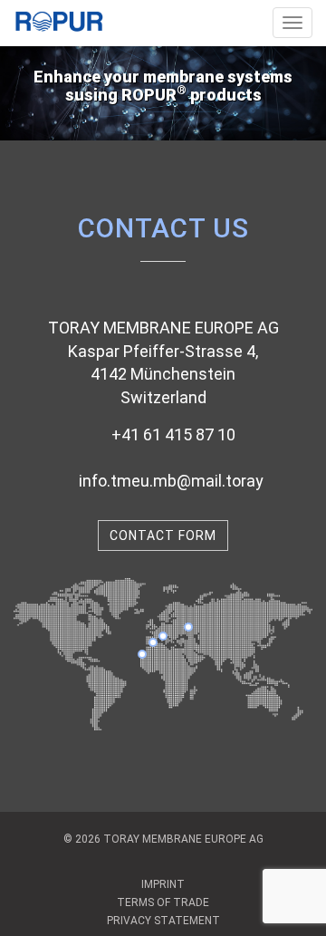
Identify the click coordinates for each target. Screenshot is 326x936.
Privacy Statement (163, 920)
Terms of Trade (163, 902)
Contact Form (163, 535)
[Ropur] (59, 16)
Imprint (163, 884)
